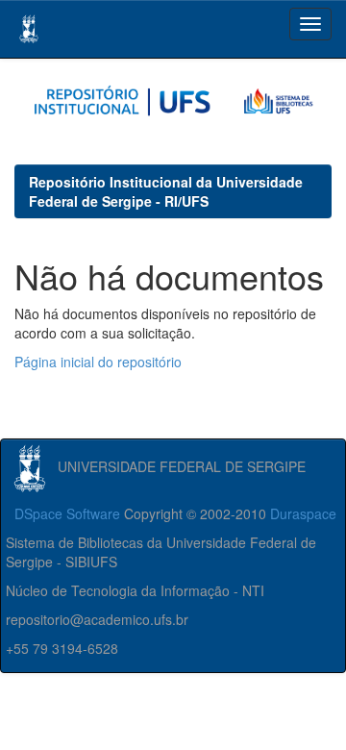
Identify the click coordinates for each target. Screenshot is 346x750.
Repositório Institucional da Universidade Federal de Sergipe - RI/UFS (166, 191)
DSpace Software (67, 513)
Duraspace (303, 513)
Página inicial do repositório (98, 361)
